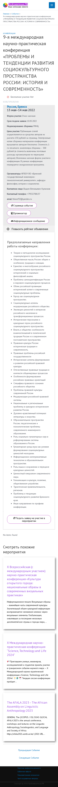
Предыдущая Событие (29, 750)
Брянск (22, 107)
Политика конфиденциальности (29, 768)
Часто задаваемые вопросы (27, 778)
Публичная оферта (24, 771)
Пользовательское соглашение (28, 775)
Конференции (9, 33)
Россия (11, 107)
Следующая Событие (29, 757)
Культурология (11, 102)
